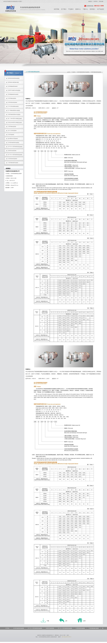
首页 (69, 72)
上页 (66, 620)
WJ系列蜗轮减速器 (12, 126)
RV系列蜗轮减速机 (12, 98)
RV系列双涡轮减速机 (12, 102)
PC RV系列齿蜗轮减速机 (13, 106)
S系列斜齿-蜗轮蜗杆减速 (13, 82)
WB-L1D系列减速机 (12, 130)
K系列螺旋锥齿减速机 (13, 86)
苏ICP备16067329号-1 (66, 636)
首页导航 (56, 9)
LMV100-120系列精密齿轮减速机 (15, 146)
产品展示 (71, 9)
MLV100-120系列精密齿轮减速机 (15, 154)
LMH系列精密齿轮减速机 (13, 142)
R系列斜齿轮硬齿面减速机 (13, 78)
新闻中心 (78, 9)
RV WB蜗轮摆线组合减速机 (14, 110)
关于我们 (63, 9)
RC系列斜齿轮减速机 (12, 158)
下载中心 (85, 9)
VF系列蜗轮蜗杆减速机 (13, 162)
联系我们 (96, 1)
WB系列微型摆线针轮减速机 (14, 114)
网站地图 (101, 1)
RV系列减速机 (11, 134)
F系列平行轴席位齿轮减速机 (14, 90)
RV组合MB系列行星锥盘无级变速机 (15, 122)
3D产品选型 (100, 9)
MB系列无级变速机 (12, 150)
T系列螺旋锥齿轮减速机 (13, 94)
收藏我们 (90, 1)
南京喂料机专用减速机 (13, 138)
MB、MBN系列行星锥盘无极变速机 (15, 118)
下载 (48, 620)
